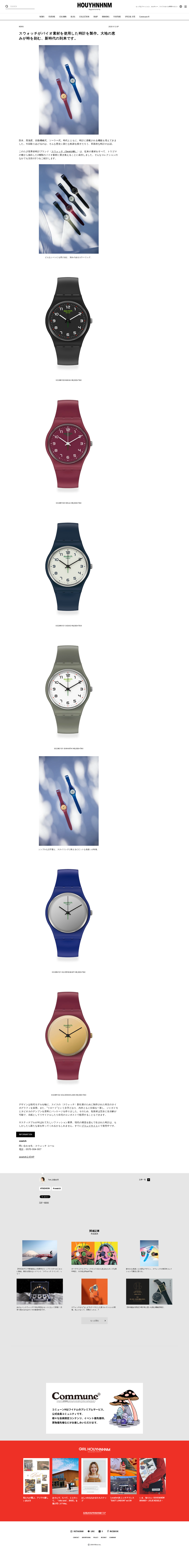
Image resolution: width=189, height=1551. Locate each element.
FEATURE (52, 16)
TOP (40, 1203)
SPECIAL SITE (130, 16)
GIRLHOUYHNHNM (94, 1513)
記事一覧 (142, 1180)
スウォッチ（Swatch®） (64, 151)
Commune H (144, 16)
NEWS (42, 16)
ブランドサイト (90, 1126)
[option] (36, 1481)
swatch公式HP (26, 1157)
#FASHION (45, 1188)
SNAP (95, 16)
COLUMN (63, 16)
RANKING (105, 16)
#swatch (57, 1188)
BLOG (73, 16)
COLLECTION (84, 16)
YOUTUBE (117, 16)
